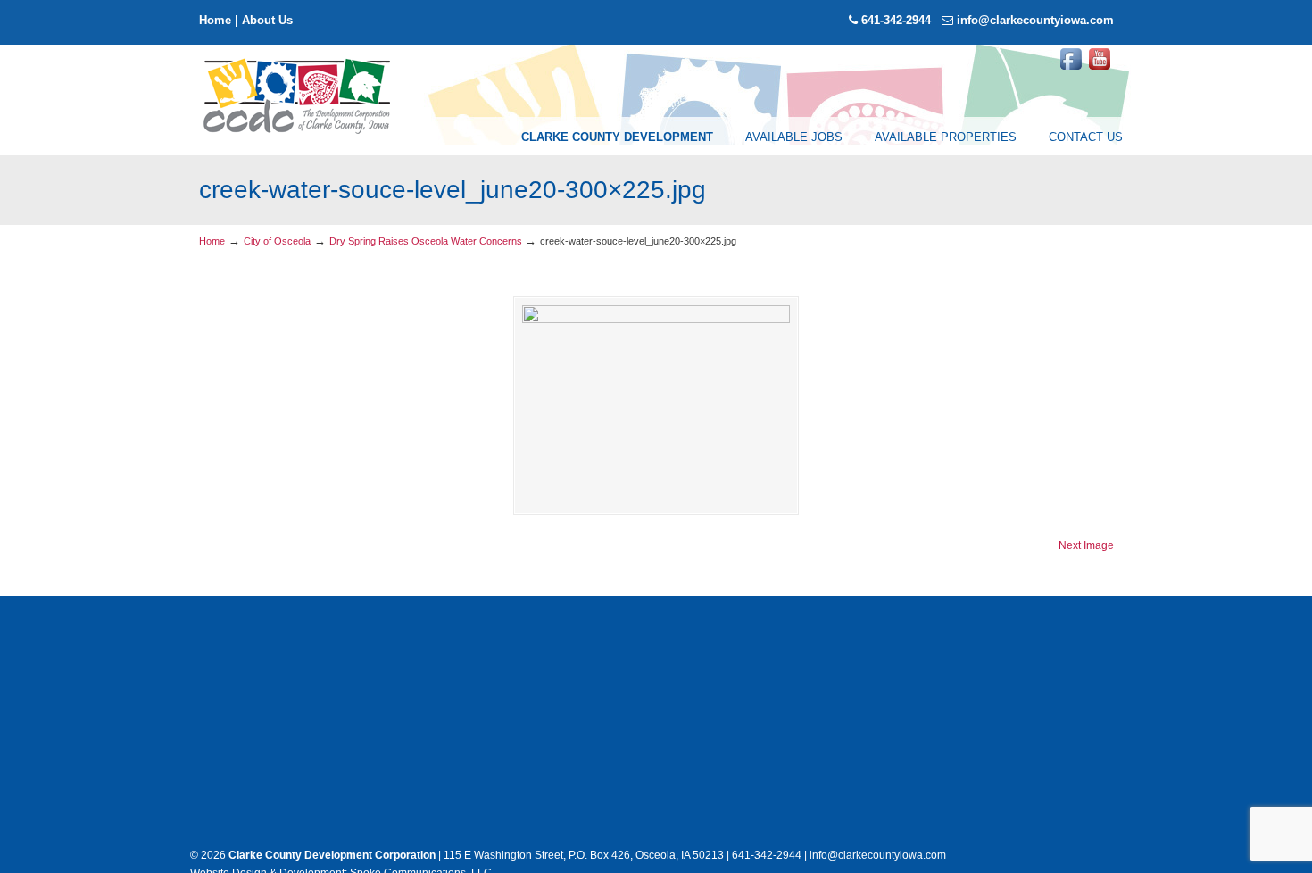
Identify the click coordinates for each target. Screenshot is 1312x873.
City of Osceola (277, 241)
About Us (267, 20)
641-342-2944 (896, 20)
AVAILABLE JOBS (794, 137)
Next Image (1086, 545)
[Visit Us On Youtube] (1099, 69)
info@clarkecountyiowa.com (1035, 20)
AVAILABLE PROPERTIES (946, 137)
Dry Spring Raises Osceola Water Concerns (425, 241)
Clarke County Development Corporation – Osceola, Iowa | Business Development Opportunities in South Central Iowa (298, 94)
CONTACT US (1086, 137)
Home (215, 20)
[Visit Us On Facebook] (1071, 69)
